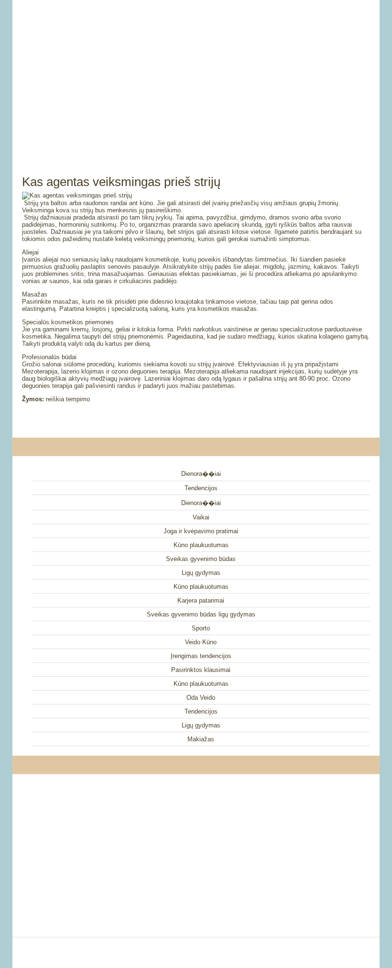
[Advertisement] (196, 76)
